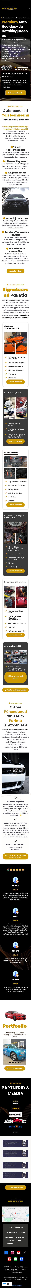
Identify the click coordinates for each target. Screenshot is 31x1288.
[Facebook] (6, 1253)
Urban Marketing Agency (16, 1285)
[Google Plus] (9, 1259)
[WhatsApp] (15, 1259)
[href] (15, 1214)
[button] (29, 8)
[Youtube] (19, 1253)
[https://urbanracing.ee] (9, 8)
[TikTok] (25, 1253)
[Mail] (22, 1259)
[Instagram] (12, 1253)
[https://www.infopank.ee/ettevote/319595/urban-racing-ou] (15, 1143)
